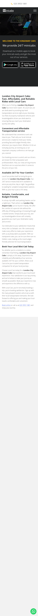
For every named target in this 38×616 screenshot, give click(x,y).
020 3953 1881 (20, 3)
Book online (6, 305)
